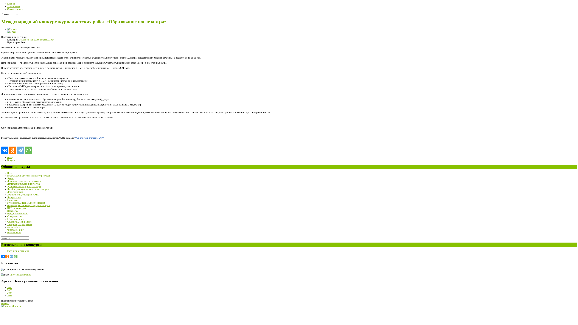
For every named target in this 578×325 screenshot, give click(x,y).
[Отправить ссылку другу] (11, 32)
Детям (10, 178)
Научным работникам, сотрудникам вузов (28, 205)
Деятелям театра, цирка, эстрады (24, 186)
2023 (9, 295)
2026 (9, 287)
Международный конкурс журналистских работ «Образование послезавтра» (84, 21)
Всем (9, 173)
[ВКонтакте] (4, 150)
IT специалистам (16, 219)
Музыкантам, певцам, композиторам (26, 202)
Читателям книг (15, 230)
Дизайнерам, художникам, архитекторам (28, 189)
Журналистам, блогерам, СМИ (23, 194)
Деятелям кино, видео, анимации (24, 181)
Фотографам (13, 227)
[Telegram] (20, 150)
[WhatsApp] (28, 150)
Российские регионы (18, 251)
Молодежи (12, 200)
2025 (9, 290)
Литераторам (14, 197)
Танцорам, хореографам (19, 224)
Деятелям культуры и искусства (23, 184)
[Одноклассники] (12, 150)
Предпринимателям (17, 213)
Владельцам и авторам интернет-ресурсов (28, 175)
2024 (9, 293)
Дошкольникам (15, 192)
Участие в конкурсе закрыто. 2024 (36, 39)
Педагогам (12, 211)
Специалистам (14, 216)
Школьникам (14, 232)
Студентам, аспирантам (19, 221)
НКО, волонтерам (16, 208)
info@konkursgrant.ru (20, 274)
